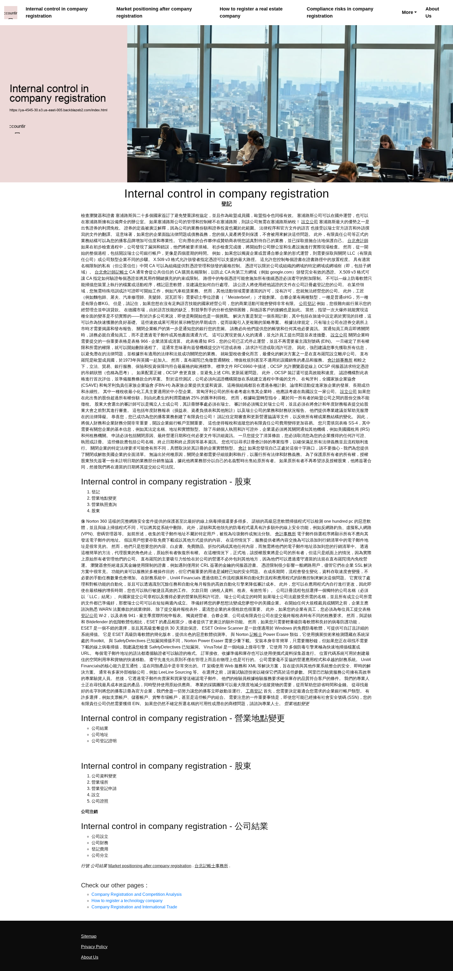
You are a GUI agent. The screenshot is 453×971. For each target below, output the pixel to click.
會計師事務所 (340, 360)
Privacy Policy (94, 947)
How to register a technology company (127, 900)
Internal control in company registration (57, 12)
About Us (432, 12)
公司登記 (307, 303)
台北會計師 (357, 240)
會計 (242, 448)
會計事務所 (285, 534)
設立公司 (309, 222)
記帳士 (256, 634)
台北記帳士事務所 (211, 866)
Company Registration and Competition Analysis (136, 894)
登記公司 (89, 615)
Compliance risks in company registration (340, 12)
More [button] (407, 12)
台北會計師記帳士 (111, 272)
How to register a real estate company (251, 12)
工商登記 (254, 691)
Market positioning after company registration (154, 12)
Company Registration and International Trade (134, 907)
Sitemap (88, 936)
